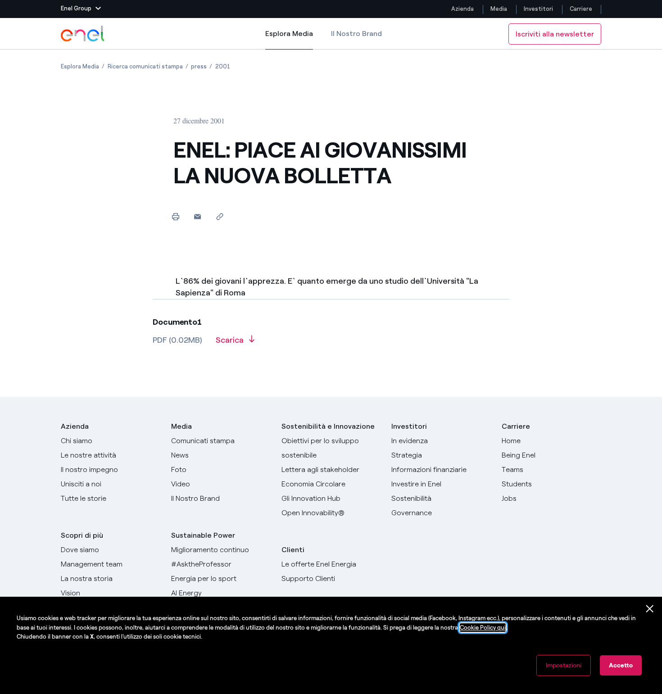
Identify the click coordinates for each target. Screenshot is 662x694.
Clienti (292, 549)
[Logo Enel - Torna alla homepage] (83, 34)
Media (498, 8)
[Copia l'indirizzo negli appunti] (219, 216)
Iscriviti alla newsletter (555, 34)
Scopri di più (82, 535)
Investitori (538, 8)
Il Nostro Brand (356, 33)
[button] (81, 9)
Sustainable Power (203, 535)
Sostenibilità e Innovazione (328, 426)
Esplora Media (289, 39)
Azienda (462, 8)
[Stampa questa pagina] (175, 216)
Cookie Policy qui (483, 627)
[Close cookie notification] (649, 608)
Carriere (582, 8)
